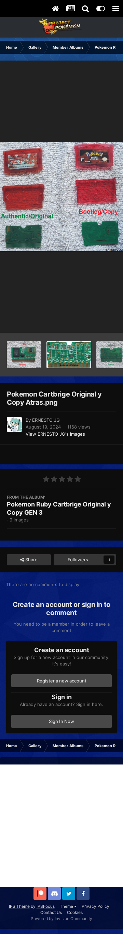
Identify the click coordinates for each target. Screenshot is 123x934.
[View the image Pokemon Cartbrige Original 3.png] (68, 354)
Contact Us (51, 912)
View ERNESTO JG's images (55, 434)
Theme (67, 906)
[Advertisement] (61, 825)
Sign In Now (61, 721)
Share (31, 559)
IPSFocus (46, 906)
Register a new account (61, 680)
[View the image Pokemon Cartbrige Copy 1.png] (24, 354)
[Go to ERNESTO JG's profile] (14, 424)
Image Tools (95, 320)
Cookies (75, 912)
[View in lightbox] (61, 196)
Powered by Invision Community (61, 918)
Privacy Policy (95, 906)
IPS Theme (19, 906)
